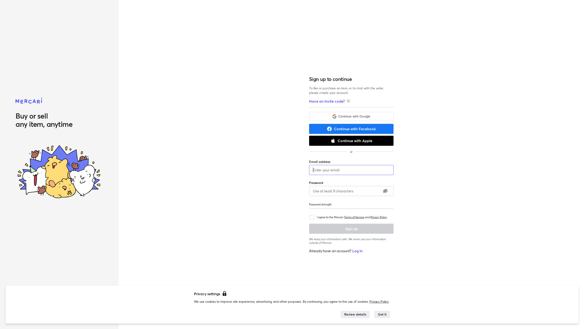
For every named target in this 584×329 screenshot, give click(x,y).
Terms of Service (354, 217)
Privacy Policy (379, 301)
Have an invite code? (327, 101)
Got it (382, 314)
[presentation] (348, 101)
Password (316, 182)
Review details (355, 314)
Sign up (351, 228)
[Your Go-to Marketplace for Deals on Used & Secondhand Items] (29, 101)
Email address (319, 161)
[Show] (385, 191)
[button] (351, 116)
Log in (357, 250)
